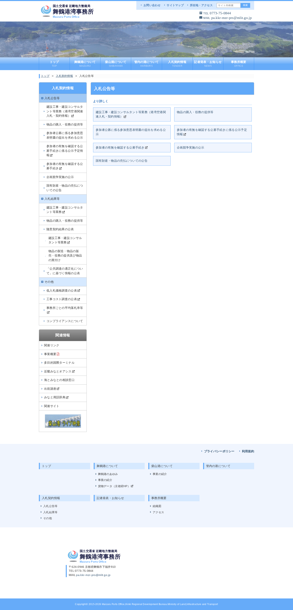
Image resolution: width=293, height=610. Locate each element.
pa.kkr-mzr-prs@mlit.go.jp (231, 18)
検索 (245, 5)
